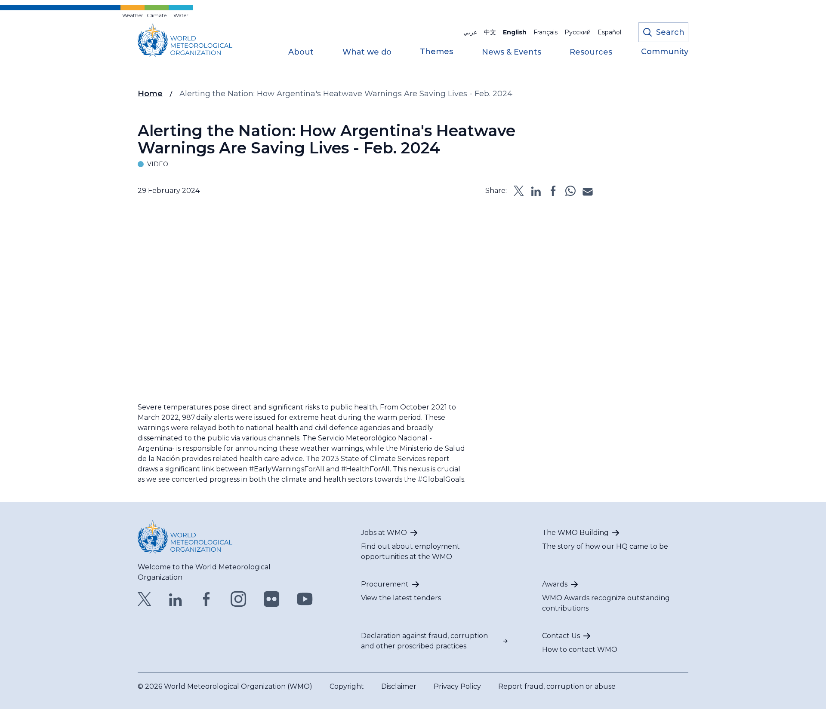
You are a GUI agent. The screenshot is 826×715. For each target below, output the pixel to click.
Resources (591, 52)
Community (664, 52)
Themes (436, 52)
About (301, 52)
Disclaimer (398, 686)
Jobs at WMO (384, 533)
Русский (577, 32)
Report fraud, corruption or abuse (557, 686)
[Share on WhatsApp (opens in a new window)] (570, 191)
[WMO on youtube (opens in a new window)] (305, 599)
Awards (554, 584)
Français (545, 32)
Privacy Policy (457, 686)
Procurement (385, 584)
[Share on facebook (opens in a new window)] (553, 191)
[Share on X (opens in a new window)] (519, 191)
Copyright (347, 686)
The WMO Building (575, 533)
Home (150, 93)
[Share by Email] (588, 191)
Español (609, 32)
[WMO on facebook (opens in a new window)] (206, 599)
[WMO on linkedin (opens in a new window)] (175, 599)
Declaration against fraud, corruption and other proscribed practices (424, 641)
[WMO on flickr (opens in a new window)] (272, 599)
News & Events (511, 52)
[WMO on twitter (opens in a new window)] (144, 599)
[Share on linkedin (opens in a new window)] (536, 191)
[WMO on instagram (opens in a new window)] (239, 599)
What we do (366, 52)
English (515, 32)
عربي (470, 32)
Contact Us (561, 636)
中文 (490, 32)
